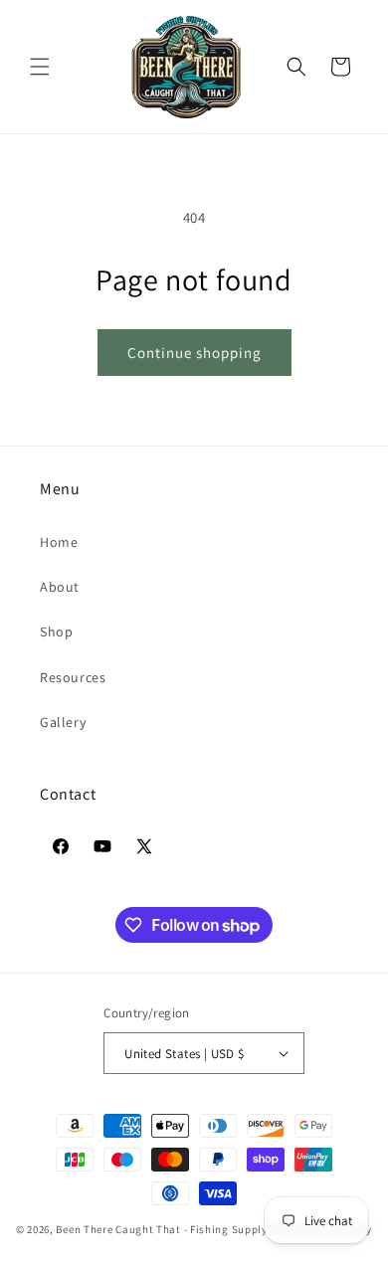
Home (59, 542)
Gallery (63, 722)
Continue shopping (194, 352)
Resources (72, 677)
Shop (56, 631)
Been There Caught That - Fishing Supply (161, 1229)
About (60, 587)
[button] (40, 67)
